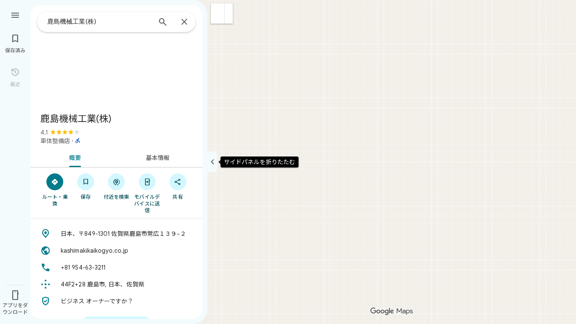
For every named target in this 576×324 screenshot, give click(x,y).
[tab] (73, 157)
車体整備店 (55, 141)
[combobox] (99, 21)
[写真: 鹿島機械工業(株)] (116, 55)
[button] (218, 13)
